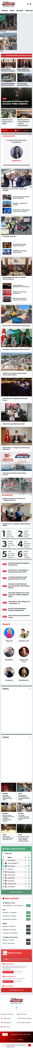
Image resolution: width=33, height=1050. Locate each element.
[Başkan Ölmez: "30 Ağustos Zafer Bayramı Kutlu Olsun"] (16, 436)
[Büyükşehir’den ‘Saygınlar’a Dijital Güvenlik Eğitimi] (16, 512)
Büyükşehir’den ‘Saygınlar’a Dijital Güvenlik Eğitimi (16, 524)
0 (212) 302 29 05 (9, 971)
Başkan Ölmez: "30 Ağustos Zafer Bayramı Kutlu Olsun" (16, 448)
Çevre (9, 551)
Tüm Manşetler (7, 1022)
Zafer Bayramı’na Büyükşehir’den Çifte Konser (15, 399)
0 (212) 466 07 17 (9, 981)
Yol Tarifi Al (18, 971)
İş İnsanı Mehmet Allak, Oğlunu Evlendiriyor (11, 535)
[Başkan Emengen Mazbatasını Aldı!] (16, 412)
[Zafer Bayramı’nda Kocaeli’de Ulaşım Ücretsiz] (16, 461)
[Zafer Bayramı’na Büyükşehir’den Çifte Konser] (16, 387)
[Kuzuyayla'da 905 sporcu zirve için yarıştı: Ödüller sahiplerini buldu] (24, 828)
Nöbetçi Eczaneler (8, 1014)
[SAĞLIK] (29, 737)
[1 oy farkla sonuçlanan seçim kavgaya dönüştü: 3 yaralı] (24, 807)
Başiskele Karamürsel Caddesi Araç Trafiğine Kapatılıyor (14, 499)
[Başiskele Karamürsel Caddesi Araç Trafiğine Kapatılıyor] (16, 487)
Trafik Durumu (7, 1018)
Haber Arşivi (6, 1026)
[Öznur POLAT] (16, 152)
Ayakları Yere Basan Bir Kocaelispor (11, 545)
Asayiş (25, 541)
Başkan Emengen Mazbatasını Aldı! (14, 424)
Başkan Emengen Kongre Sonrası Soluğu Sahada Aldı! (27, 535)
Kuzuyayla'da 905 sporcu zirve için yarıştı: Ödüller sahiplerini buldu (18, 594)
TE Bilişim (20, 1039)
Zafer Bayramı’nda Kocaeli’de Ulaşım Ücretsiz (14, 473)
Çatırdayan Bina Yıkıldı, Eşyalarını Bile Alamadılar (11, 555)
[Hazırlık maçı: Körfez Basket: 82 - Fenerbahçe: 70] (8, 828)
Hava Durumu (23, 1014)
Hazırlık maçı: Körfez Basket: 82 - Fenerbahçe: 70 (8, 838)
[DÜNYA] (29, 689)
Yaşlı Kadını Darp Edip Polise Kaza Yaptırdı (27, 545)
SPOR (20, 793)
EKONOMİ (19, 10)
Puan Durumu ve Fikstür (25, 1018)
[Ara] (28, 4)
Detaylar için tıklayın (16, 892)
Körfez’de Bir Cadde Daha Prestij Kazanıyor (16, 325)
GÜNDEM (4, 10)
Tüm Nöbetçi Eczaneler (17, 990)
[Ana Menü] (30, 4)
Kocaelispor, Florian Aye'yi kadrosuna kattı (16, 349)
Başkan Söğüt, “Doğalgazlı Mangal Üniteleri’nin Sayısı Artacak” (27, 555)
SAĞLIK (6, 737)
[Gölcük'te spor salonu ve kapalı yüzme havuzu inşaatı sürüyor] (16, 362)
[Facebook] (16, 1007)
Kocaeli (5, 793)
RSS (6, 1034)
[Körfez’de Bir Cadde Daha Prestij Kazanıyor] (16, 314)
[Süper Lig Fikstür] (29, 898)
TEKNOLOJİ (28, 10)
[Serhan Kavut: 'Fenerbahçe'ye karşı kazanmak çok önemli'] (24, 787)
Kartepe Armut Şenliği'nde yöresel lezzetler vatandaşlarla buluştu (19, 585)
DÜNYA (12, 10)
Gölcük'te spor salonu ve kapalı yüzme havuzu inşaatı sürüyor (15, 374)
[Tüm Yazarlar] (29, 136)
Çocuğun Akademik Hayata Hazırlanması (16, 141)
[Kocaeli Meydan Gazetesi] (8, 4)
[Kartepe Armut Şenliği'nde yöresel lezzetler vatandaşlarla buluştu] (8, 807)
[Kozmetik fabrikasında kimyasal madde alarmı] (8, 787)
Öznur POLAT (16, 160)
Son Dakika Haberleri (24, 1022)
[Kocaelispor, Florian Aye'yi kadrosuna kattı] (16, 338)
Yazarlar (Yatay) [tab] (9, 136)
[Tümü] (29, 624)
